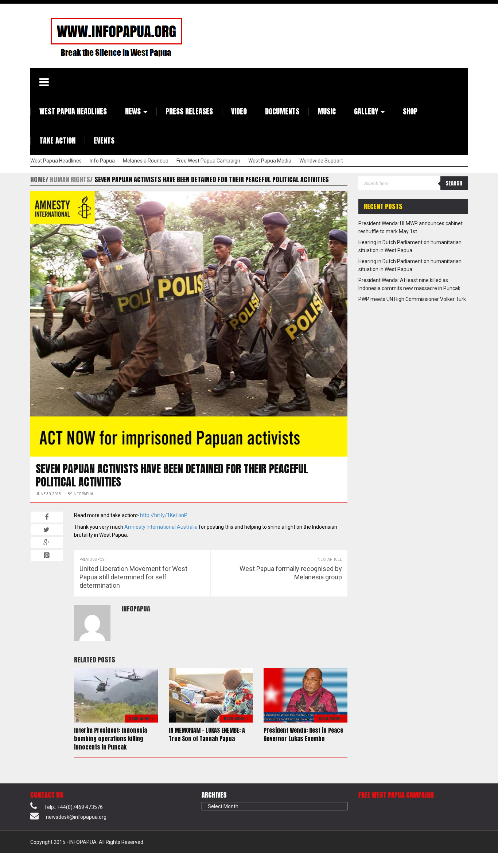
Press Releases (189, 111)
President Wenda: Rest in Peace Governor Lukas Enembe (303, 734)
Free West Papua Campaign (208, 161)
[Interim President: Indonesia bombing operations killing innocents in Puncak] (116, 695)
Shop (410, 111)
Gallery (366, 111)
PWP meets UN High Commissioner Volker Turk (412, 299)
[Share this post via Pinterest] (46, 555)
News (133, 111)
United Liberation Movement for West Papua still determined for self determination (133, 577)
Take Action (57, 140)
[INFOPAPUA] (108, 37)
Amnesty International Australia (161, 527)
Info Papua (102, 161)
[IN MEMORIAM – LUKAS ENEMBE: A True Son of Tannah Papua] (211, 695)
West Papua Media (269, 161)
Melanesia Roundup (145, 161)
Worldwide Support (321, 161)
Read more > (141, 718)
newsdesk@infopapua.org (76, 817)
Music (327, 111)
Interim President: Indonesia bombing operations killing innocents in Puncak (110, 738)
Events (104, 140)
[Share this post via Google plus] (46, 542)
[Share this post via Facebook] (46, 517)
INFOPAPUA (83, 494)
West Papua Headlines (73, 111)
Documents (282, 111)
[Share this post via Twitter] (46, 530)
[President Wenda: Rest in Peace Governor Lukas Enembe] (305, 695)
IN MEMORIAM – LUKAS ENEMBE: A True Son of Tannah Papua (207, 734)
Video (239, 111)
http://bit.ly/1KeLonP (163, 515)
